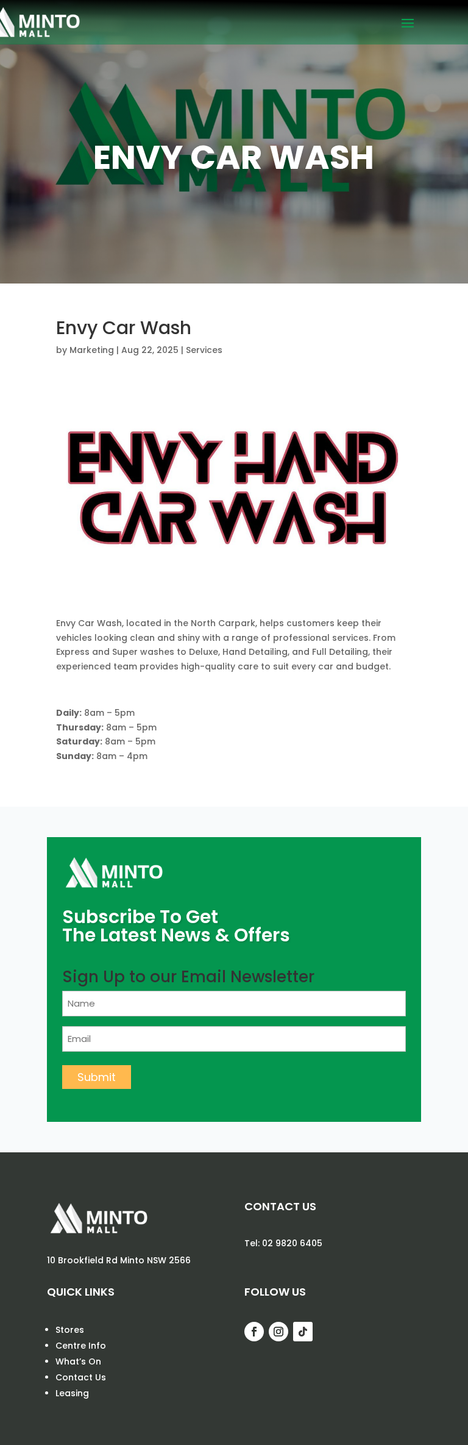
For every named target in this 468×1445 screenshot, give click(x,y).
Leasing (72, 1393)
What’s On (78, 1361)
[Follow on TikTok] (303, 1331)
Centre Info (80, 1346)
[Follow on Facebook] (254, 1331)
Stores (69, 1330)
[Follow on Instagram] (278, 1331)
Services (204, 350)
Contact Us (80, 1377)
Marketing (91, 350)
